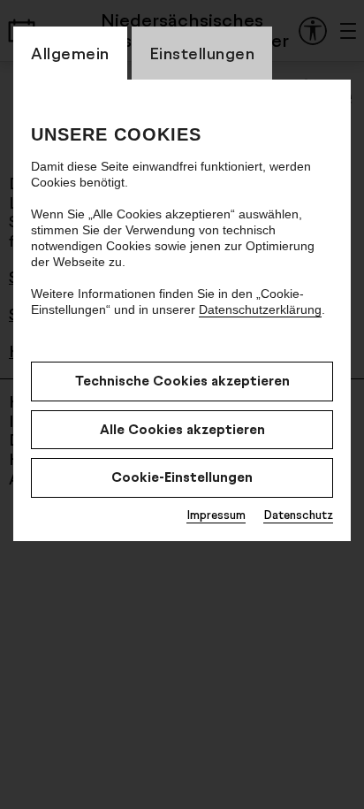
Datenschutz (298, 515)
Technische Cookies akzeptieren (182, 380)
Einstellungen (202, 53)
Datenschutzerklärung (260, 309)
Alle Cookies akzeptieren (182, 429)
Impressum (216, 515)
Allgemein (70, 53)
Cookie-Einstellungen (182, 477)
